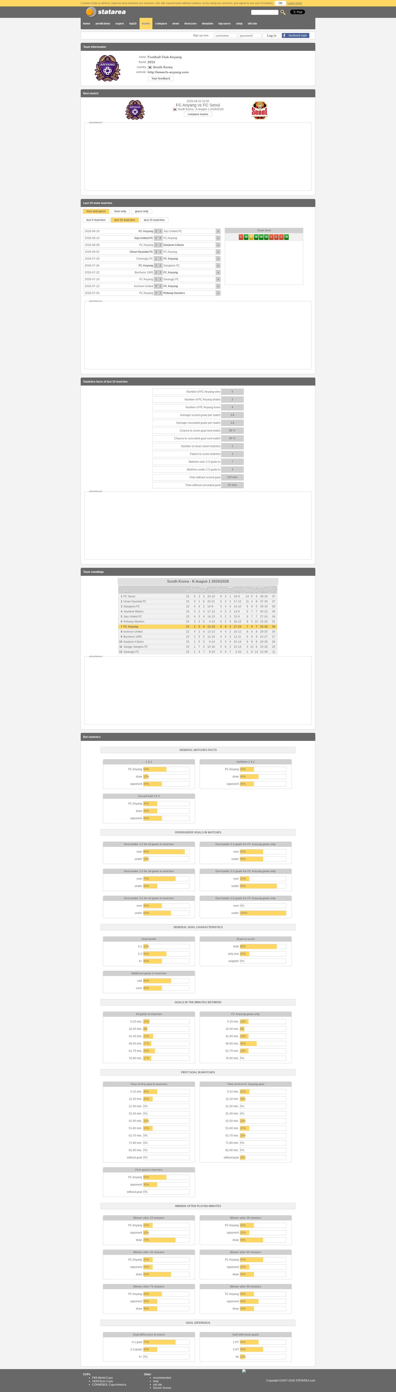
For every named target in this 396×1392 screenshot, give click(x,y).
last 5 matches (96, 220)
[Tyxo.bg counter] (254, 1380)
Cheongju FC (144, 258)
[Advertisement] (198, 157)
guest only (141, 211)
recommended (162, 1377)
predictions (103, 23)
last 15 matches (154, 220)
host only (120, 211)
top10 (133, 23)
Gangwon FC (171, 265)
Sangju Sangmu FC (136, 646)
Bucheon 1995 (144, 272)
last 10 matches (124, 220)
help (156, 1381)
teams (146, 23)
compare (161, 23)
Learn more (295, 3)
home (86, 23)
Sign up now (201, 35)
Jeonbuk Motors (133, 611)
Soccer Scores (162, 1387)
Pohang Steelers (174, 293)
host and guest (96, 211)
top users (224, 23)
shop (239, 23)
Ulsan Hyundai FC (141, 251)
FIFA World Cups (102, 1377)
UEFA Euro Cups (102, 1381)
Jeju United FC (172, 231)
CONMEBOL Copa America (109, 1384)
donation (207, 23)
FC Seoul (129, 596)
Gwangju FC (171, 279)
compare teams (198, 114)
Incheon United (143, 286)
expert (120, 23)
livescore (190, 23)
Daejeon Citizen (173, 245)
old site (252, 23)
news (175, 23)
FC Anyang (146, 231)
